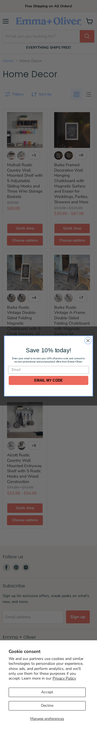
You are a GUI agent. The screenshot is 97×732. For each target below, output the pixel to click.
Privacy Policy (64, 678)
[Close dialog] (88, 340)
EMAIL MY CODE (48, 380)
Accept (47, 692)
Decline (47, 705)
